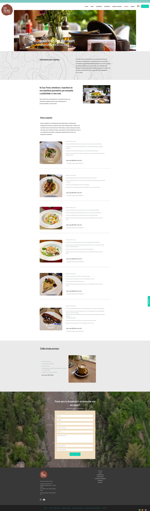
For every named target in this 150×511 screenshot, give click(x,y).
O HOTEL (100, 471)
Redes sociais (57, 508)
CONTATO (100, 482)
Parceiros (104, 508)
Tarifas (50, 508)
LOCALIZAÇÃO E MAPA (132, 1)
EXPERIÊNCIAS (100, 474)
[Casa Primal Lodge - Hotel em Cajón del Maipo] (7, 10)
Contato (45, 508)
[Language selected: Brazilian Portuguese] (143, 510)
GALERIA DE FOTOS (143, 1)
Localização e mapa (65, 508)
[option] (142, 510)
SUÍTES (100, 472)
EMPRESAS (100, 480)
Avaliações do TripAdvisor (77, 508)
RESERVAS (145, 6)
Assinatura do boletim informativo (92, 508)
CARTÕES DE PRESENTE (100, 478)
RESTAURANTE (100, 476)
